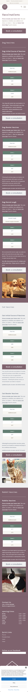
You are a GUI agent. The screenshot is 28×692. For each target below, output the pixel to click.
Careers (3, 639)
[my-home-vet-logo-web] (11, 7)
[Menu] (24, 7)
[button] (26, 667)
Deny (14, 682)
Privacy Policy (10, 689)
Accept (14, 679)
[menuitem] (21, 7)
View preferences (14, 686)
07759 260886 (9, 604)
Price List (4, 634)
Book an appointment (8, 606)
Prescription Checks (6, 637)
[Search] (21, 7)
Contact (3, 641)
